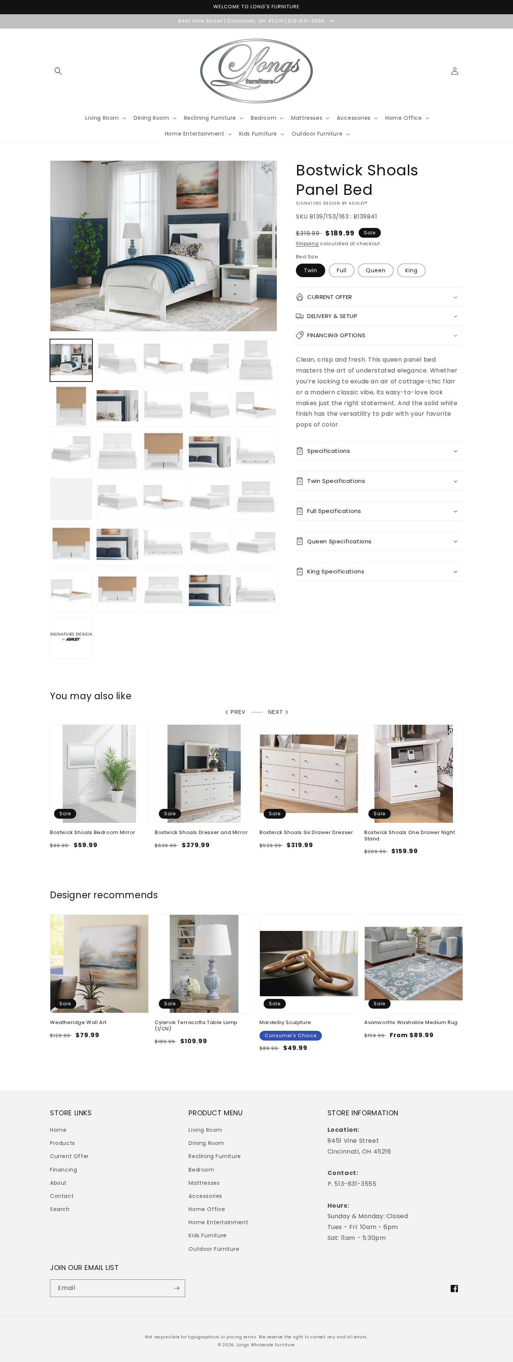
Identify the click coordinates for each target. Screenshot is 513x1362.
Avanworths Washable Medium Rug (411, 1023)
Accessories (205, 1196)
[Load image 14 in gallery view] (163, 452)
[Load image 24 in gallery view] (117, 545)
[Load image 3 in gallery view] (163, 360)
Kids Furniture (207, 1235)
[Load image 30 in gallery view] (117, 591)
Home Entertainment (218, 1222)
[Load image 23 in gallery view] (71, 545)
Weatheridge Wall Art (78, 1023)
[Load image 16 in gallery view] (256, 452)
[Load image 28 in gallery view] (256, 545)
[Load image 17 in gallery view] (71, 499)
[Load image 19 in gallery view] (117, 499)
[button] (58, 71)
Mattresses (204, 1183)
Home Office (207, 1209)
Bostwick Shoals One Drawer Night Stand (409, 836)
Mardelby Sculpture (285, 1023)
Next (275, 712)
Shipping (307, 243)
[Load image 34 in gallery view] (71, 637)
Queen (376, 270)
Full (342, 270)
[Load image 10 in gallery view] (210, 406)
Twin (310, 270)
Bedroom (201, 1169)
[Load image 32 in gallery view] (210, 591)
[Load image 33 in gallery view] (256, 591)
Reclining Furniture (215, 1156)
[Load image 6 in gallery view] (71, 406)
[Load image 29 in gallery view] (71, 591)
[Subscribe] (176, 1288)
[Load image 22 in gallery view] (256, 499)
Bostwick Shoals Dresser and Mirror (201, 833)
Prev (238, 712)
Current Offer (69, 1156)
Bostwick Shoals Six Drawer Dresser (306, 833)
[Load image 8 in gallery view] (163, 406)
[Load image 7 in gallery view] (117, 406)
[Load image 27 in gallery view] (210, 545)
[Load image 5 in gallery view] (256, 360)
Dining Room (206, 1143)
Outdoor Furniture (214, 1249)
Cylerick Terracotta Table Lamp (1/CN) (196, 1026)
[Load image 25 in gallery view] (163, 545)
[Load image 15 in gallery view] (210, 452)
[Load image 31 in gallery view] (163, 591)
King (411, 270)
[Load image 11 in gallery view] (256, 406)
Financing (63, 1169)
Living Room (205, 1130)
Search (60, 1209)
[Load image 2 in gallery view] (117, 360)
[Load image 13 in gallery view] (117, 452)
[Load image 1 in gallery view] (71, 360)
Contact (62, 1196)
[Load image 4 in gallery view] (210, 360)
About (58, 1183)
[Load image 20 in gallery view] (163, 499)
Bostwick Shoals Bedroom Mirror (93, 833)
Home (58, 1130)
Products (62, 1143)
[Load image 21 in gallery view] (210, 499)
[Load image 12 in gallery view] (71, 452)
